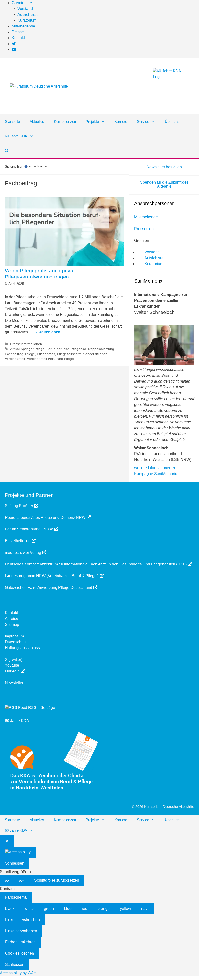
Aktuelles (37, 121)
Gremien (19, 3)
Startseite (12, 121)
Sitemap (12, 624)
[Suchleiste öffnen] (6, 150)
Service (143, 121)
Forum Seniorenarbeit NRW (29, 529)
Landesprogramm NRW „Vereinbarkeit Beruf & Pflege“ (52, 576)
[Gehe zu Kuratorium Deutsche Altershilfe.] (26, 166)
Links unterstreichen (22, 920)
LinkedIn (12, 671)
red (84, 908)
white (29, 908)
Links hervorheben (21, 931)
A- (7, 880)
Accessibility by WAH (18, 973)
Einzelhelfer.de (18, 541)
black (9, 908)
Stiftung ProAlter (19, 506)
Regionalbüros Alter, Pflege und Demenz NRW (45, 517)
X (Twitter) (13, 659)
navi (145, 908)
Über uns (172, 121)
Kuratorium (26, 20)
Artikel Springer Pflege (27, 349)
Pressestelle (145, 229)
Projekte (92, 121)
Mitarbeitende (23, 26)
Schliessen (14, 863)
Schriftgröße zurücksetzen (56, 880)
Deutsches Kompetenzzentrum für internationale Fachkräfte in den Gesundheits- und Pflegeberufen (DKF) (96, 564)
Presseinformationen (26, 344)
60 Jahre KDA (16, 136)
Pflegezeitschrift (69, 354)
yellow (125, 908)
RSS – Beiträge (41, 708)
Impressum (14, 636)
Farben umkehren (20, 942)
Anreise (11, 619)
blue (68, 908)
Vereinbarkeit (15, 359)
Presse (18, 32)
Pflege (30, 354)
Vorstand (25, 9)
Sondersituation (95, 354)
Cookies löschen (19, 953)
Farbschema (16, 897)
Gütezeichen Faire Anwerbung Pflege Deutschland (48, 587)
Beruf (50, 349)
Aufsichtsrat (27, 14)
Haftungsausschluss (22, 648)
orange (104, 908)
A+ (21, 880)
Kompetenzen (65, 121)
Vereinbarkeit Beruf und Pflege (50, 359)
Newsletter (14, 683)
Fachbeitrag (14, 354)
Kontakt (18, 38)
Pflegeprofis (46, 354)
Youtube (12, 665)
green (49, 908)
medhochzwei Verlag (23, 552)
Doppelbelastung (101, 349)
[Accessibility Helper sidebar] (18, 852)
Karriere (121, 121)
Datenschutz (15, 642)
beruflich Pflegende (71, 349)
